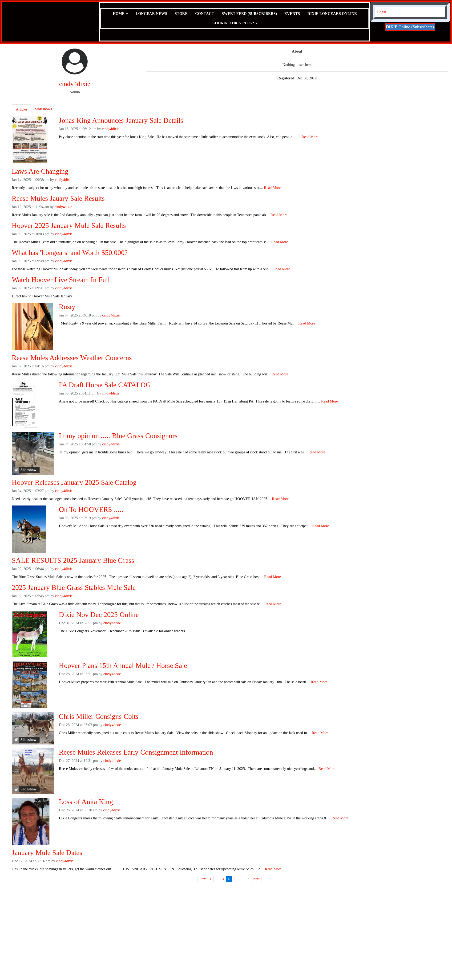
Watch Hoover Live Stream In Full (61, 280)
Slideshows (43, 109)
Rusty (67, 307)
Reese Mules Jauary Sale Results (58, 198)
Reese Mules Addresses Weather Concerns (72, 358)
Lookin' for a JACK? (233, 23)
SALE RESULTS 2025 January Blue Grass (73, 560)
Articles (21, 109)
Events (292, 14)
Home (119, 14)
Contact (204, 14)
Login (381, 12)
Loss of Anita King (86, 801)
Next (256, 879)
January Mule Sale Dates (47, 852)
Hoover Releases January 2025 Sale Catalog (74, 482)
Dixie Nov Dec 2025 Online (99, 614)
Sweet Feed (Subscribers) (249, 14)
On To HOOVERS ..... (91, 509)
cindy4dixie (110, 129)
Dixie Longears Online (332, 14)
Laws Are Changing (40, 171)
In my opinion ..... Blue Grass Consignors (118, 436)
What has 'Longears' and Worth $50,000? (70, 252)
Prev (203, 879)
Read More (310, 137)
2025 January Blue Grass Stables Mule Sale (74, 587)
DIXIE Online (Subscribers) (410, 27)
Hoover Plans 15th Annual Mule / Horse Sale (123, 665)
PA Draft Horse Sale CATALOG (105, 385)
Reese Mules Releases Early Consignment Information (136, 752)
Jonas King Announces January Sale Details (121, 120)
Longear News (151, 14)
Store (181, 14)
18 (247, 879)
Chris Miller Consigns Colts (98, 716)
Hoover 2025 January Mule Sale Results (69, 225)
